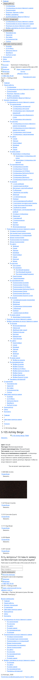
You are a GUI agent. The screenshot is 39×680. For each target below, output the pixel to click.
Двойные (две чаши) (20, 330)
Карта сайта (29, 677)
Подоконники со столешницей (21, 235)
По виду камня (15, 152)
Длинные (16, 195)
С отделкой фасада (19, 197)
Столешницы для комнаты (22, 119)
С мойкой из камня (19, 207)
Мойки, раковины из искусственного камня (21, 28)
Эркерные (16, 304)
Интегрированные (19, 227)
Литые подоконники (17, 242)
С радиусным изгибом (20, 186)
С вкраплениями (18, 278)
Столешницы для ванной (21, 106)
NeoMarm (9, 53)
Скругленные (17, 339)
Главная (6, 1)
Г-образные (17, 308)
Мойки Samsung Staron (21, 371)
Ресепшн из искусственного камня (18, 26)
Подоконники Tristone (20, 285)
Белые (15, 147)
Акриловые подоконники (21, 317)
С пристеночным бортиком (22, 205)
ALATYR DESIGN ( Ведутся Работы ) (18, 17)
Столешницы (10, 6)
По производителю (16, 164)
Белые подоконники (17, 238)
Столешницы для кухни (21, 109)
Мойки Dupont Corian (20, 377)
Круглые (16, 225)
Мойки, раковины (12, 14)
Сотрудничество (12, 39)
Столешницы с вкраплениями (23, 134)
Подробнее (5, 474)
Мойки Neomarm (19, 375)
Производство (11, 33)
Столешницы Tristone (20, 169)
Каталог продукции (10, 19)
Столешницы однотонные (22, 132)
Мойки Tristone (18, 366)
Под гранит (17, 265)
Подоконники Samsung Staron (23, 289)
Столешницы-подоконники (22, 306)
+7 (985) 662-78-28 (7, 76)
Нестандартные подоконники (20, 233)
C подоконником (19, 220)
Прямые (16, 199)
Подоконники (11, 10)
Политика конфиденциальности (12, 677)
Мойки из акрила (19, 360)
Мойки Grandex (18, 364)
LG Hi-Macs (10, 48)
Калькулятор (7, 57)
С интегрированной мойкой (23, 201)
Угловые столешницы (20, 214)
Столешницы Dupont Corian (22, 179)
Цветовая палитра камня (12, 44)
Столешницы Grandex (20, 167)
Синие (15, 139)
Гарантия (9, 35)
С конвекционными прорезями (24, 300)
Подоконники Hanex (20, 291)
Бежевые (16, 145)
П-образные (17, 190)
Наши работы (8, 3)
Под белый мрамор (22, 270)
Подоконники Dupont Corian (23, 296)
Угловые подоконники (18, 231)
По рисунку (14, 121)
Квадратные (17, 336)
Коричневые (17, 143)
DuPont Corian (11, 55)
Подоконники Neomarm (21, 293)
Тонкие (15, 222)
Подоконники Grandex (21, 283)
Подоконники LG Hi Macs (21, 287)
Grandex (9, 46)
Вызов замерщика (7, 599)
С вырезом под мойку (20, 192)
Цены (5, 59)
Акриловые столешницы (21, 154)
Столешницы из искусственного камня (19, 8)
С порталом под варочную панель (25, 203)
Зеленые (16, 246)
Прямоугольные (18, 332)
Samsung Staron (11, 50)
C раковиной (17, 218)
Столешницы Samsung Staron (23, 173)
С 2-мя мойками (18, 184)
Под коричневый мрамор (25, 274)
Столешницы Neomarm (21, 177)
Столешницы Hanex (20, 175)
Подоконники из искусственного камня (20, 24)
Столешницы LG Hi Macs (21, 171)
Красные (16, 259)
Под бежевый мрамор (23, 272)
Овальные (16, 216)
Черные (15, 141)
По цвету (13, 137)
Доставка (9, 37)
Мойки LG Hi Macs (19, 369)
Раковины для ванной (17, 379)
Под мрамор (17, 268)
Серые (15, 149)
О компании (8, 30)
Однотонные (17, 276)
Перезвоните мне (29, 77)
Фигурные (16, 302)
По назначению (15, 104)
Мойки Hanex (17, 373)
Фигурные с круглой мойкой (23, 188)
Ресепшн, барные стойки (15, 12)
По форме (13, 182)
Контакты (6, 61)
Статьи (8, 41)
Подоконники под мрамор (19, 240)
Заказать (4, 438)
